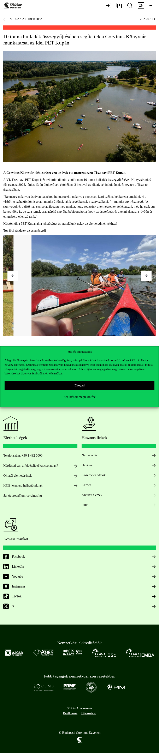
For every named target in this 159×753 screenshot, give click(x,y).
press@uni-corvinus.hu (27, 495)
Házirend (88, 465)
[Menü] (152, 6)
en (141, 5)
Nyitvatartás (89, 455)
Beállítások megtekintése (80, 396)
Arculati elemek (92, 495)
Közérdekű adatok (94, 475)
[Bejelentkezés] (108, 6)
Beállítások (70, 713)
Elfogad (80, 385)
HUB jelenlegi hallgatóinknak (22, 485)
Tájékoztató (88, 713)
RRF (85, 505)
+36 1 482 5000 (32, 455)
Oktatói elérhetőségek (17, 475)
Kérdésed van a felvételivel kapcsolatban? (30, 465)
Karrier (86, 485)
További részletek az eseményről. (25, 230)
